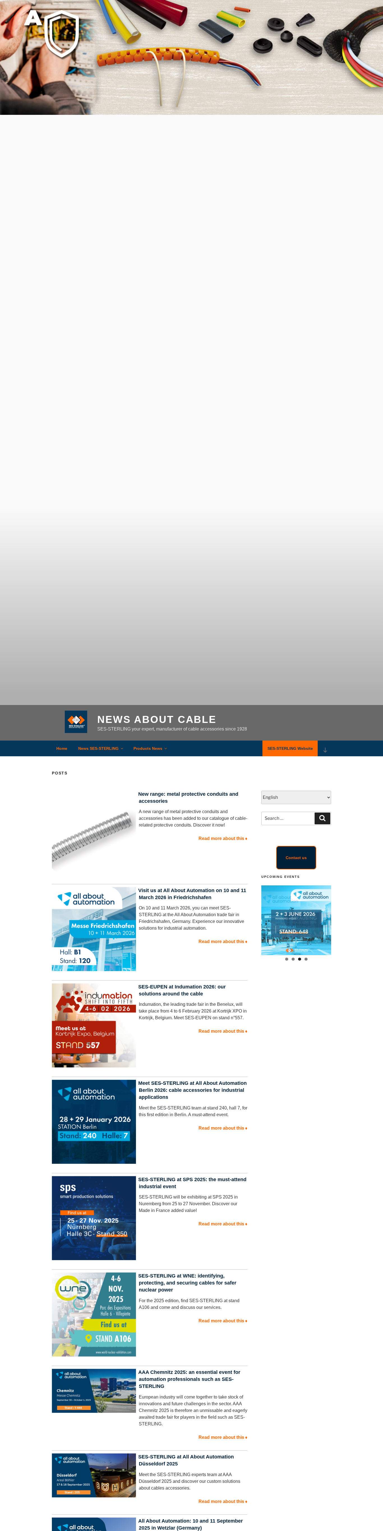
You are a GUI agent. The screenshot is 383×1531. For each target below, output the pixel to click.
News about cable (156, 719)
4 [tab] (306, 959)
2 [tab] (293, 959)
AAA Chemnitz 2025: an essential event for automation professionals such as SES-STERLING (189, 1379)
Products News (147, 748)
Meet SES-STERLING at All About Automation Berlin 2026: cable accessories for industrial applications (192, 1090)
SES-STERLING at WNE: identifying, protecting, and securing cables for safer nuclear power (187, 1283)
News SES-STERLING (98, 748)
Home (61, 748)
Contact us (296, 857)
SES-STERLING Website (290, 748)
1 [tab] (286, 959)
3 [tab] (299, 959)
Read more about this (223, 838)
